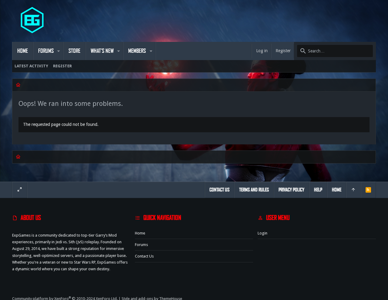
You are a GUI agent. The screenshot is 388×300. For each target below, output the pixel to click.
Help (318, 190)
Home (140, 233)
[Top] (353, 190)
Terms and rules (254, 190)
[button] (58, 51)
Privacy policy (291, 190)
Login (262, 233)
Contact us (144, 256)
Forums (141, 244)
